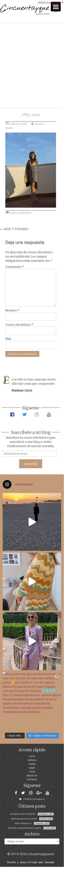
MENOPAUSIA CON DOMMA (24, 819)
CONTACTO (32, 779)
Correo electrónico (19, 324)
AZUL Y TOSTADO (14, 229)
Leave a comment (20, 212)
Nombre (12, 310)
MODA (32, 763)
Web (8, 339)
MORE (32, 771)
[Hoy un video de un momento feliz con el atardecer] (32, 522)
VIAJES (32, 767)
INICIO (32, 756)
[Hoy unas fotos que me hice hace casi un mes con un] (32, 701)
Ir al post (18, 95)
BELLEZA (32, 759)
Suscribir (31, 464)
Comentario (14, 266)
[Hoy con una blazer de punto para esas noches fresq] (32, 581)
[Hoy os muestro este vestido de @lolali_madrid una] (32, 641)
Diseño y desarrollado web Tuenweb (30, 862)
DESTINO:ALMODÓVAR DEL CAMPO (24, 828)
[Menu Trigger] (56, 6)
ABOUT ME (31, 775)
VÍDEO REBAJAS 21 (23, 823)
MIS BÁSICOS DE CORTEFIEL (22, 814)
